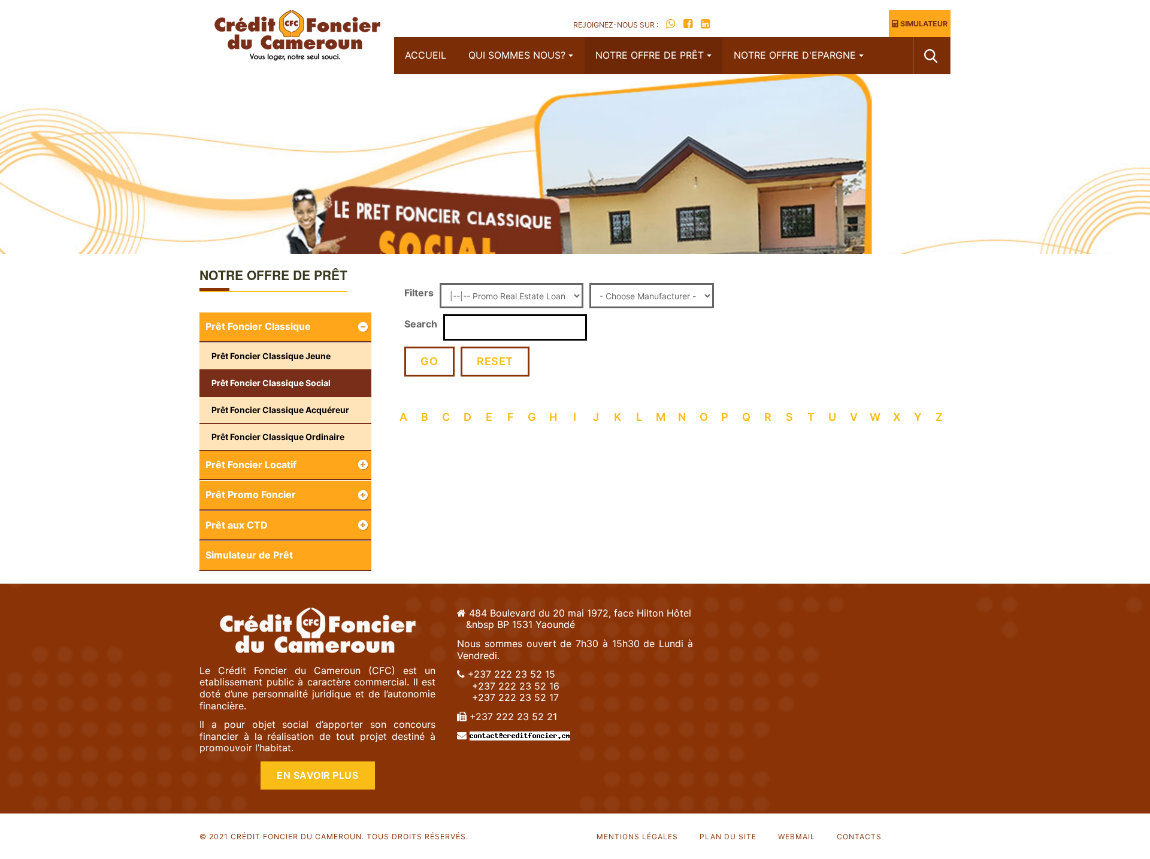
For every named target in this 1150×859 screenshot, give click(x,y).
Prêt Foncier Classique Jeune (271, 356)
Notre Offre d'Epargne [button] (795, 55)
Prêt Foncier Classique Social (271, 383)
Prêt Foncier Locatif (250, 465)
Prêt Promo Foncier (250, 494)
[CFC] (297, 37)
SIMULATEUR (923, 23)
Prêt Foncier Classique (258, 326)
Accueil (425, 55)
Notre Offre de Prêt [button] (649, 55)
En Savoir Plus (317, 775)
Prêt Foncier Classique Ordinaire (277, 437)
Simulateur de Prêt (249, 555)
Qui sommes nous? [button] (516, 55)
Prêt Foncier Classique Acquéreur (280, 410)
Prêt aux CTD (236, 525)
